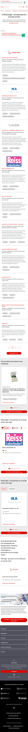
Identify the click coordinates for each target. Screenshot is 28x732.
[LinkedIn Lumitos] (14, 707)
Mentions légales (7, 726)
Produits (3, 638)
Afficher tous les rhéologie (14, 411)
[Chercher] (19, 7)
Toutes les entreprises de (13, 472)
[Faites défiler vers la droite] (25, 428)
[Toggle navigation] (26, 7)
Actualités (3, 628)
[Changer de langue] (23, 7)
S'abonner (14, 671)
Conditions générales (18, 726)
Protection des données (14, 728)
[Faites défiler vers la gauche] (23, 428)
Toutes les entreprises (14, 533)
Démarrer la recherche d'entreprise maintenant (14, 620)
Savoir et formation (6, 647)
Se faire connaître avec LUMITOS (13, 713)
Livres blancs (4, 642)
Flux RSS (3, 651)
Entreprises (4, 633)
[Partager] (21, 7)
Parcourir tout (14, 353)
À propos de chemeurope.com (14, 718)
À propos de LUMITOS (13, 715)
